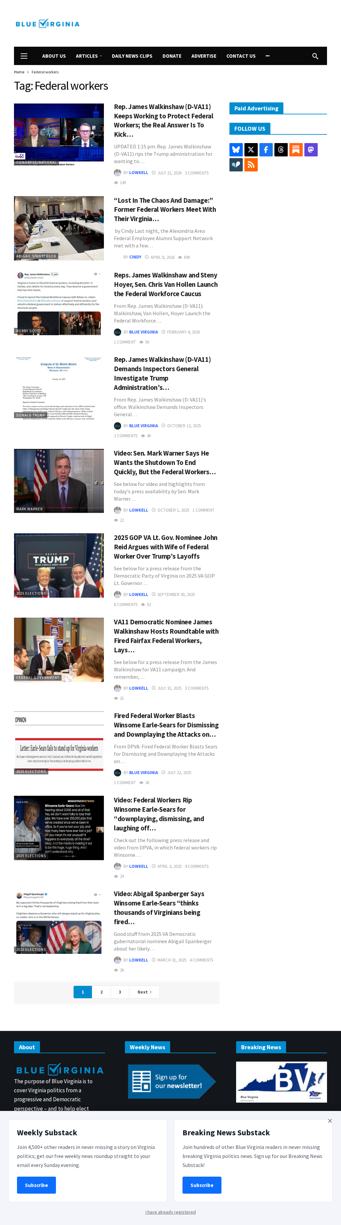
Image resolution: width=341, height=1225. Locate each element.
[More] (268, 56)
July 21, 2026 (169, 173)
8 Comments (126, 604)
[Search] (315, 56)
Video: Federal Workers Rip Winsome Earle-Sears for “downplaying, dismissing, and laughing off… (159, 814)
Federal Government (37, 677)
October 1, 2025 (173, 510)
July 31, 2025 (169, 688)
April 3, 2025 (169, 866)
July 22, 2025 (179, 772)
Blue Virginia (143, 332)
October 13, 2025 (184, 426)
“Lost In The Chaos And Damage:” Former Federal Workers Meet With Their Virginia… (165, 209)
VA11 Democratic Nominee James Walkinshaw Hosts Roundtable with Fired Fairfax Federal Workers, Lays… (166, 636)
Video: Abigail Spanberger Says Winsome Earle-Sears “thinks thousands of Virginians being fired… (159, 907)
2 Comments (126, 436)
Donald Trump (30, 415)
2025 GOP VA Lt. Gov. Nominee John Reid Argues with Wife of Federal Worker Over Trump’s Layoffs (165, 547)
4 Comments (196, 866)
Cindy (135, 257)
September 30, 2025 (176, 594)
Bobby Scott (28, 331)
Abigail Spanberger (36, 256)
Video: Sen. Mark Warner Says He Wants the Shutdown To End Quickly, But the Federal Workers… (165, 462)
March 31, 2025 (172, 960)
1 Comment (125, 342)
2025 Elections (31, 593)
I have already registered (171, 1212)
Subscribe (36, 1185)
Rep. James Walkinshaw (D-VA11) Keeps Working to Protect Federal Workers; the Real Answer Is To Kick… (163, 120)
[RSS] (251, 164)
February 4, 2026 (183, 332)
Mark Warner (29, 509)
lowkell (138, 173)
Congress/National (36, 162)
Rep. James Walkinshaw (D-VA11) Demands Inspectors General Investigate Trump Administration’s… (162, 373)
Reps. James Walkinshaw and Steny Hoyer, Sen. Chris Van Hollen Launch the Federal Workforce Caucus (165, 284)
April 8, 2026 (162, 257)
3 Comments (196, 173)
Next (143, 992)
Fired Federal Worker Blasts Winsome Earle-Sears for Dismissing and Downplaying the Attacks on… (166, 725)
